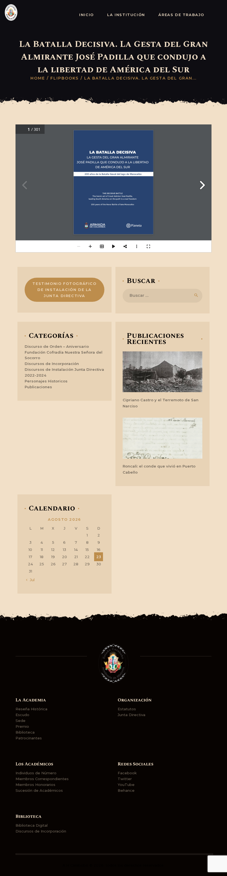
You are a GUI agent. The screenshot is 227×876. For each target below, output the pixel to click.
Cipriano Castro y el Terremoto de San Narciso (160, 403)
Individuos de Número (36, 773)
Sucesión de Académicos (39, 790)
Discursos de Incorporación (52, 363)
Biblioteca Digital (32, 825)
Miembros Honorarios (35, 784)
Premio (22, 726)
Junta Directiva (131, 714)
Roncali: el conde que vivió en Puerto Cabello (159, 469)
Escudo (22, 714)
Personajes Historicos (46, 381)
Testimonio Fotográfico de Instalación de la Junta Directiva (64, 289)
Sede (20, 720)
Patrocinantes (29, 738)
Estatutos (127, 709)
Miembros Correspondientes (42, 779)
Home (37, 78)
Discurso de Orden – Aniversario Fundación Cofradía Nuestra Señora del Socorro (63, 352)
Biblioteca (25, 732)
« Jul (31, 580)
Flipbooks (64, 78)
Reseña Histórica (31, 709)
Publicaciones (38, 387)
